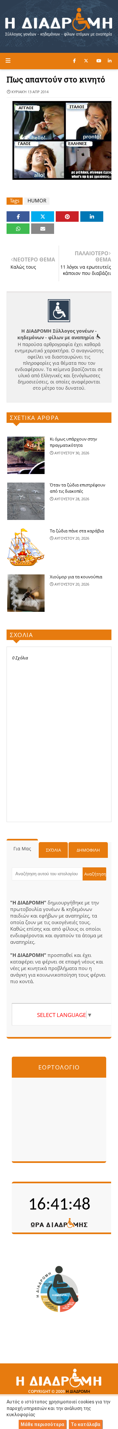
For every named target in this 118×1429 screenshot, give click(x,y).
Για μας (22, 848)
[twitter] (86, 61)
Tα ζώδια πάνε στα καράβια (77, 531)
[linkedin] (109, 61)
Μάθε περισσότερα (42, 1424)
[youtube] (99, 61)
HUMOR (37, 200)
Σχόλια (53, 850)
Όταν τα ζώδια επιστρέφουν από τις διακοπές (77, 488)
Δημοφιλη (88, 850)
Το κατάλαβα (85, 1424)
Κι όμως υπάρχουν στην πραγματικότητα (73, 442)
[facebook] (74, 61)
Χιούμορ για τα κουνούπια (76, 577)
